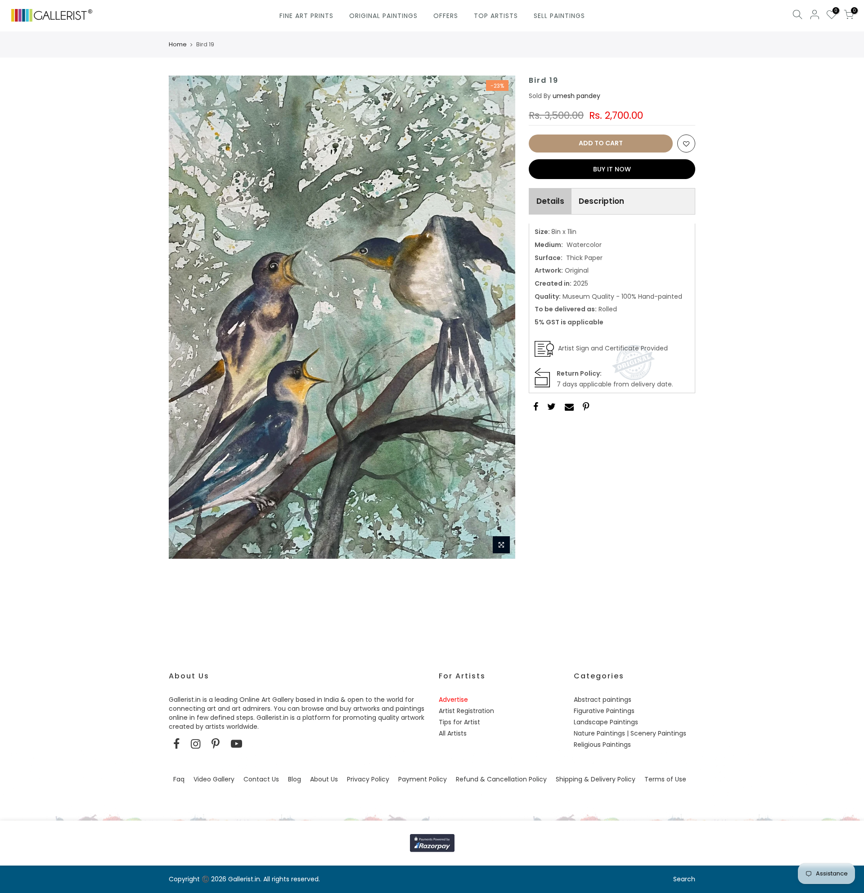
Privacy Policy (368, 779)
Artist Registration (466, 710)
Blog (294, 779)
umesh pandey (576, 95)
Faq (178, 779)
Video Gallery (214, 779)
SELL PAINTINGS (559, 15)
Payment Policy (422, 779)
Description (601, 201)
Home (178, 44)
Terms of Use (665, 779)
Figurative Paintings (604, 710)
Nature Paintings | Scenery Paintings (630, 733)
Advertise (453, 699)
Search (684, 879)
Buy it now (612, 169)
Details (550, 201)
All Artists (453, 733)
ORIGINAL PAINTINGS (383, 15)
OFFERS (445, 15)
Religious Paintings (602, 744)
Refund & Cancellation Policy (501, 779)
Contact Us (261, 779)
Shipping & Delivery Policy (595, 779)
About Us (324, 779)
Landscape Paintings (606, 722)
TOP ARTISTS (496, 15)
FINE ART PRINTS (306, 15)
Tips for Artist (459, 722)
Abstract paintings (602, 699)
